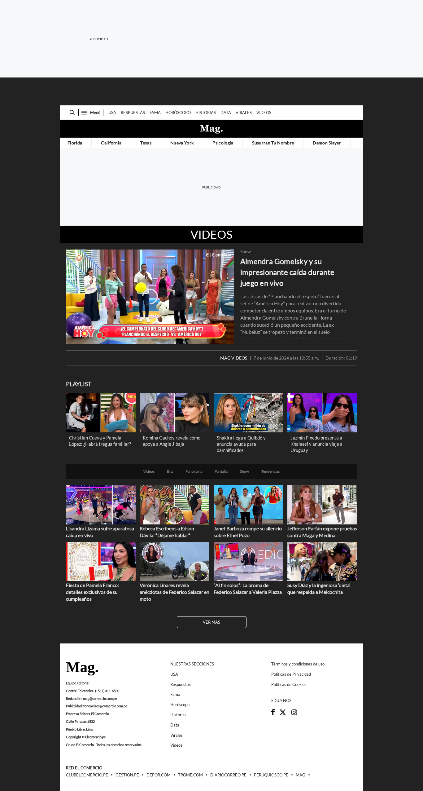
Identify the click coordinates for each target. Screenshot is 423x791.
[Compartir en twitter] (282, 714)
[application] (150, 297)
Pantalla (221, 471)
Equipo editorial (77, 683)
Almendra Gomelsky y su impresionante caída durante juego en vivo (287, 272)
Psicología (222, 142)
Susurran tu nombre (273, 142)
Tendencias (270, 471)
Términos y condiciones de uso (298, 663)
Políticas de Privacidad (291, 674)
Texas (145, 142)
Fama (155, 112)
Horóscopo (178, 112)
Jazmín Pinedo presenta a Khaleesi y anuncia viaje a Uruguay (316, 444)
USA (112, 112)
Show (245, 252)
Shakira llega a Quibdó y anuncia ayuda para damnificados (241, 444)
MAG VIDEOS (233, 358)
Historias (205, 112)
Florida (75, 142)
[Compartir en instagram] (294, 714)
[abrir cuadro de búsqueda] (72, 112)
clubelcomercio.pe (87, 775)
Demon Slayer (327, 142)
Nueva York (182, 142)
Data (225, 112)
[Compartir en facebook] (273, 713)
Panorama (193, 471)
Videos (263, 112)
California (111, 142)
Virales (244, 112)
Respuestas (133, 112)
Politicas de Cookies (289, 684)
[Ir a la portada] (82, 669)
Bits (170, 471)
